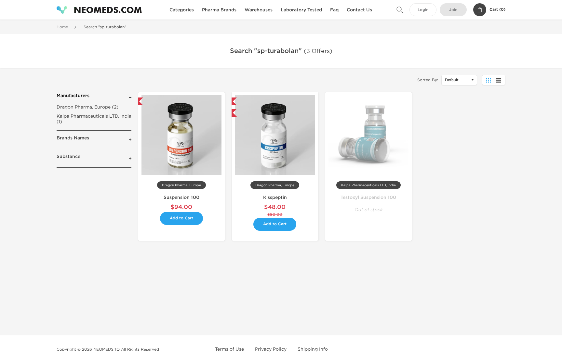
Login (423, 9)
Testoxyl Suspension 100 (368, 197)
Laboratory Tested (301, 10)
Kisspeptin (275, 197)
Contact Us (359, 10)
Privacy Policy (271, 349)
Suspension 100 (181, 197)
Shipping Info (313, 349)
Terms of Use (229, 349)
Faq (334, 10)
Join (453, 9)
